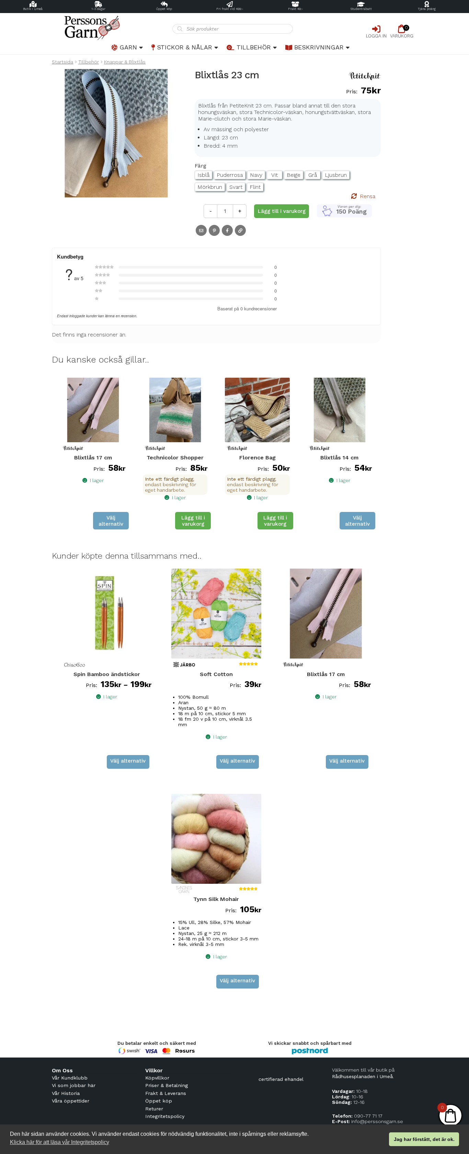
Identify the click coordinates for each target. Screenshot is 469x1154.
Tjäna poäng (427, 9)
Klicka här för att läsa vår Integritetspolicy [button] (59, 1142)
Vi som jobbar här (73, 1085)
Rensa (367, 196)
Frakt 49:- (295, 9)
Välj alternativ (111, 521)
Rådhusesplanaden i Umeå (362, 1076)
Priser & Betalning (166, 1085)
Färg (200, 165)
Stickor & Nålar (184, 47)
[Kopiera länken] (240, 230)
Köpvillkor (157, 1078)
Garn (128, 47)
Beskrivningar (319, 47)
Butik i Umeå (33, 9)
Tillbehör (254, 47)
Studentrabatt (361, 9)
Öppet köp (164, 9)
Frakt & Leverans (165, 1093)
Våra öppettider (70, 1101)
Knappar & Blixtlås (125, 62)
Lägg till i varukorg (282, 211)
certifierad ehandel (281, 1079)
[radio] (203, 175)
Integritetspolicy (164, 1116)
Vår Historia (66, 1093)
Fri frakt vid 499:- (229, 9)
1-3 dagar (98, 9)
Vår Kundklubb (70, 1078)
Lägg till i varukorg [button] (193, 521)
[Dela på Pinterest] (214, 230)
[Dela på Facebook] (227, 230)
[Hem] (112, 28)
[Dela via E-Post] (201, 230)
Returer (154, 1108)
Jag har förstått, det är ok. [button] (424, 1139)
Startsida (62, 62)
